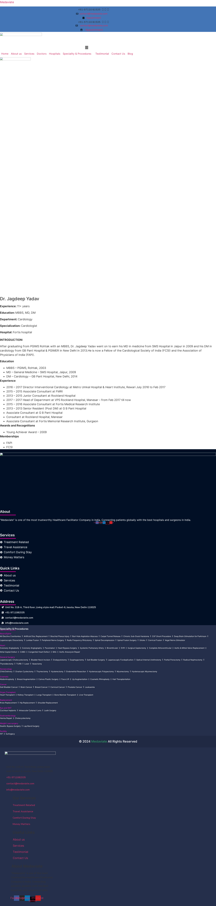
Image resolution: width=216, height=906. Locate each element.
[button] (86, 48)
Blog (130, 53)
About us (16, 53)
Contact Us (118, 53)
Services (29, 53)
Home (4, 53)
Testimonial (102, 53)
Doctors (41, 53)
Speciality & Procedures (77, 53)
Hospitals (54, 53)
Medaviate (7, 2)
